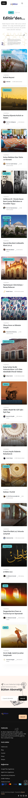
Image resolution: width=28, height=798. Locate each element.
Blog (2, 750)
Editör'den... (14, 18)
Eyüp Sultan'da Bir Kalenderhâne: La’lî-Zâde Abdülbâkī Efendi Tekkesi (12, 369)
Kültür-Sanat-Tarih (8, 259)
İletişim (3, 759)
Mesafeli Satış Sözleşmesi (8, 775)
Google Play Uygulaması (7, 769)
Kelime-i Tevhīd (9, 492)
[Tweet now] (21, 795)
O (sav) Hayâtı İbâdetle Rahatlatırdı (12, 452)
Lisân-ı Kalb (7, 217)
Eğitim (5, 627)
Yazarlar (3, 753)
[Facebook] (18, 795)
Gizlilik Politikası (5, 778)
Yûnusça (6, 384)
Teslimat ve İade (5, 782)
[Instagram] (26, 795)
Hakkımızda (4, 747)
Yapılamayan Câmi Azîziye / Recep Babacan (13, 286)
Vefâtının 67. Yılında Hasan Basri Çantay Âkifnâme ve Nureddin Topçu (13, 201)
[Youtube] (23, 795)
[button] (4, 3)
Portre (5, 299)
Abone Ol (22, 698)
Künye (2, 756)
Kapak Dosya (7, 52)
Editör (11, 12)
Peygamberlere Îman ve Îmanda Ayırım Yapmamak (13, 612)
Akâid (5, 585)
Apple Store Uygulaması (7, 772)
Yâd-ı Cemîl (6, 173)
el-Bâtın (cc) (7, 572)
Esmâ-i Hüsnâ (7, 546)
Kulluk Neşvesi (8, 77)
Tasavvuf (6, 466)
